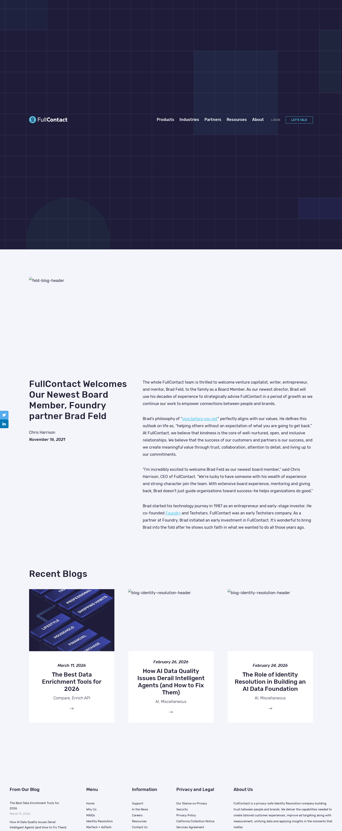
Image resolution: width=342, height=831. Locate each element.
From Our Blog (25, 789)
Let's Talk (299, 120)
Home (90, 803)
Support (137, 803)
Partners (212, 119)
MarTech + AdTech (98, 827)
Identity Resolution (99, 821)
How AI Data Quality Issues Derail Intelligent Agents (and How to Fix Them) (38, 824)
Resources (139, 821)
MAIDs (90, 815)
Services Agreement (190, 827)
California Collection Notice (195, 821)
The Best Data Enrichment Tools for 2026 (34, 805)
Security (182, 809)
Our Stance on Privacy (191, 803)
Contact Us (140, 827)
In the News (140, 809)
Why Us (91, 809)
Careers (137, 815)
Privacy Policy (186, 815)
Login (275, 120)
